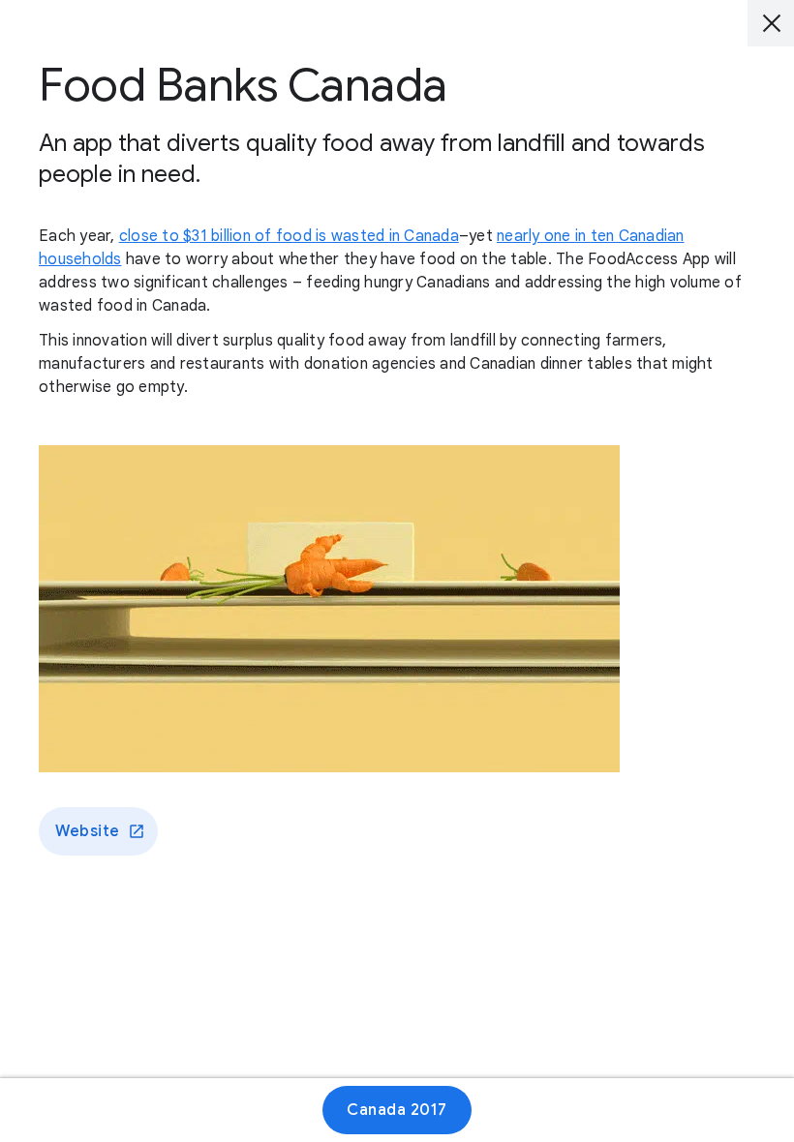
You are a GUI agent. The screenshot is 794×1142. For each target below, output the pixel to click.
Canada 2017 (397, 1110)
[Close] (771, 23)
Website (87, 831)
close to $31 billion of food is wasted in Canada (289, 236)
